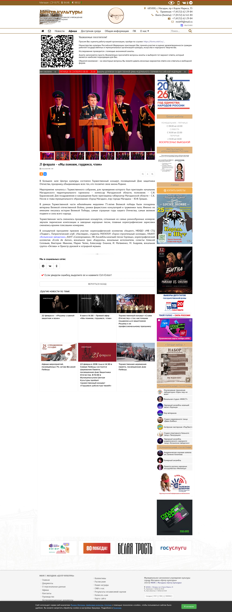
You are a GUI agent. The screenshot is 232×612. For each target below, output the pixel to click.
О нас (143, 31)
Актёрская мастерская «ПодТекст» (178, 427)
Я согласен (189, 606)
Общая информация (117, 31)
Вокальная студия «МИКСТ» (176, 399)
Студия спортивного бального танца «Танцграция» (176, 434)
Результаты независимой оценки (110, 591)
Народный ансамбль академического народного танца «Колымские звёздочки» (177, 441)
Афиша (45, 590)
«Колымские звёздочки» (53, 236)
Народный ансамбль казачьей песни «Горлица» (176, 406)
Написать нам (101, 595)
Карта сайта (100, 598)
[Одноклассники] (41, 174)
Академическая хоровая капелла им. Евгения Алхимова (177, 453)
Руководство (48, 596)
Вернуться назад (97, 284)
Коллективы (100, 578)
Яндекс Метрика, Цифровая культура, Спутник (91, 605)
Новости (60, 31)
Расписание (100, 581)
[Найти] (190, 30)
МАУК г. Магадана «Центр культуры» (166, 583)
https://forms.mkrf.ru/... (154, 41)
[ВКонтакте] (45, 174)
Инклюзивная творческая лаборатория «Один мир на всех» (175, 392)
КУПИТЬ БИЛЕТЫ (175, 190)
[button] (152, 77)
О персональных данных (54, 586)
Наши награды (102, 585)
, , (170, 8)
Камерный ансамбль (172, 460)
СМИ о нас (99, 588)
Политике (117, 608)
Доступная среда (91, 31)
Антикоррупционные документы (57, 600)
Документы (47, 583)
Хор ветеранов (170, 413)
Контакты (46, 593)
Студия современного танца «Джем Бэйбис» (176, 420)
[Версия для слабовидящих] (171, 2)
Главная (46, 580)
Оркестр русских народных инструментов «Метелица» (175, 467)
